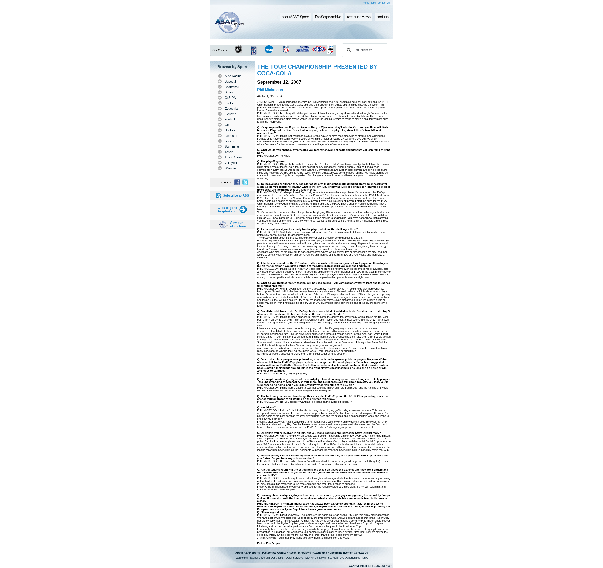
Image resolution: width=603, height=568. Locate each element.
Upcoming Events (341, 552)
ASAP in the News (315, 557)
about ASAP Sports (295, 17)
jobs (373, 2)
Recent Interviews (300, 552)
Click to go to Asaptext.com (227, 209)
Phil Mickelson (270, 90)
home (366, 2)
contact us (384, 2)
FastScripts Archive (274, 552)
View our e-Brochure (238, 224)
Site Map (333, 557)
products (382, 17)
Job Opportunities (350, 557)
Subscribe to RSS (236, 195)
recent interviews (358, 17)
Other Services (294, 557)
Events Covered (259, 557)
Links (365, 557)
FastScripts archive (328, 17)
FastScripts (241, 557)
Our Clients (277, 557)
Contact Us (361, 552)
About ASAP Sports (247, 552)
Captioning (320, 552)
